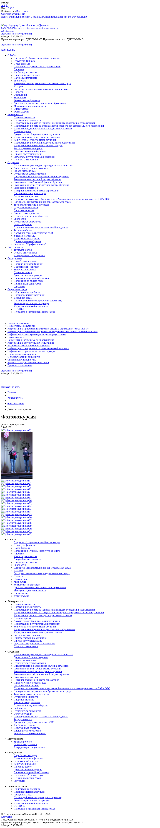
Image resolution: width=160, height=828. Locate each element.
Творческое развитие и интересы (31, 204)
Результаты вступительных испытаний (34, 156)
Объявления (20, 94)
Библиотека (20, 80)
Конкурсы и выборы (25, 269)
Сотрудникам (15, 258)
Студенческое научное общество (31, 216)
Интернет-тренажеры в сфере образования (36, 190)
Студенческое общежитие (27, 221)
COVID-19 (19, 309)
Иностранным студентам (27, 238)
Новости (18, 92)
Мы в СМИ (20, 97)
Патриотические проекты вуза (30, 193)
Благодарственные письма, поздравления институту (42, 89)
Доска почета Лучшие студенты (31, 168)
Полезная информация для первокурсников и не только (43, 165)
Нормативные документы (27, 120)
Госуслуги (19, 286)
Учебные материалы (24, 235)
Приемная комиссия (24, 117)
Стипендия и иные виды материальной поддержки (41, 227)
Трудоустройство (23, 230)
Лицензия (19, 69)
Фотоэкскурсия (16, 403)
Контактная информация (27, 100)
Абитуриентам (15, 114)
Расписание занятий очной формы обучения (37, 179)
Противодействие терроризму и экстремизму (38, 300)
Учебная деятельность (25, 72)
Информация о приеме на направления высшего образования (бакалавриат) (54, 123)
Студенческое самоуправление (30, 173)
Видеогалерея (21, 108)
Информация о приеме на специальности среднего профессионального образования (59, 125)
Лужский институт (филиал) (16, 33)
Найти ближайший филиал (15, 16)
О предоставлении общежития (30, 151)
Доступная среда (23, 297)
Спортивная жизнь (24, 210)
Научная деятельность (25, 77)
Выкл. (25, 11)
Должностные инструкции (28, 275)
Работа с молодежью (25, 171)
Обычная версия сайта (13, 14)
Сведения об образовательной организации (37, 58)
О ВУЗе (12, 55)
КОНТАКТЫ (8, 50)
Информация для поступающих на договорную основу (43, 128)
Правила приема (22, 131)
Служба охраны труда (25, 261)
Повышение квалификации (28, 264)
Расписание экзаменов (26, 187)
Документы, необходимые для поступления (37, 134)
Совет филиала (22, 63)
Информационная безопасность (31, 306)
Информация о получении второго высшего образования (44, 142)
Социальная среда (17, 289)
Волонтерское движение (27, 213)
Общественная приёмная (27, 292)
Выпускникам (15, 247)
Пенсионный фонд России (28, 283)
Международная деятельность (30, 106)
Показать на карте (10, 387)
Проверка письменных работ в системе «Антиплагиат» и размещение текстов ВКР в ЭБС (62, 199)
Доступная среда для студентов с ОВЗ (34, 233)
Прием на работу (23, 272)
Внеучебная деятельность (27, 75)
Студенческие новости (26, 207)
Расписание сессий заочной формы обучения (38, 182)
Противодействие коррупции (29, 295)
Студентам (13, 162)
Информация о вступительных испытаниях (37, 137)
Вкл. (18, 11)
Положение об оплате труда (28, 280)
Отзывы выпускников (25, 252)
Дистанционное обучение (27, 241)
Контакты (6, 816)
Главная (12, 392)
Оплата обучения (23, 224)
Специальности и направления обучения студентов (41, 176)
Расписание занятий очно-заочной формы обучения (41, 185)
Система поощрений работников (31, 278)
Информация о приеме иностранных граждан (38, 145)
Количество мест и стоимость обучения (35, 139)
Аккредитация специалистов (29, 255)
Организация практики (26, 196)
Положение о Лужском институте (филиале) (37, 66)
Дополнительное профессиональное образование (40, 103)
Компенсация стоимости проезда (31, 303)
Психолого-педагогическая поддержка (34, 312)
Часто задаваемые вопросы (28, 148)
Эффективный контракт (26, 266)
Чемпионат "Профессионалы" (30, 244)
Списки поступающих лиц (28, 154)
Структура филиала (24, 61)
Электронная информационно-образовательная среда (42, 83)
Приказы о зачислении (26, 159)
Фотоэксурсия (21, 111)
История (18, 86)
